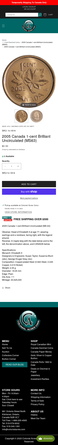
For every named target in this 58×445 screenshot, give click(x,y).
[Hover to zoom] (29, 81)
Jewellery (35, 375)
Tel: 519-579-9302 (10, 423)
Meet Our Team (38, 418)
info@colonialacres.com (13, 429)
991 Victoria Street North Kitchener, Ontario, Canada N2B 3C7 (13, 414)
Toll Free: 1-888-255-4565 (14, 420)
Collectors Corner (10, 355)
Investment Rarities (40, 379)
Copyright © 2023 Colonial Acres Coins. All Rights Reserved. (29, 440)
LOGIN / (25, 7)
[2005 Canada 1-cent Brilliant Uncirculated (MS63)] (21, 116)
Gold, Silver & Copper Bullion (41, 357)
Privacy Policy (37, 404)
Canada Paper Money (41, 351)
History (34, 414)
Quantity (5, 161)
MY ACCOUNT (30, 9)
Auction (5, 351)
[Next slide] (53, 80)
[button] (3, 26)
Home (4, 40)
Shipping (5, 149)
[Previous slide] (4, 80)
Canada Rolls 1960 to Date (41, 363)
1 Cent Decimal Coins (12, 42)
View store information (18, 212)
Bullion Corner (9, 358)
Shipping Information (41, 397)
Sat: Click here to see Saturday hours (12, 401)
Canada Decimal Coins (42, 347)
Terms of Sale (37, 400)
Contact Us (36, 393)
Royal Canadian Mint (41, 344)
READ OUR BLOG (15, 364)
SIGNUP (32, 7)
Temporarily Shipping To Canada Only (29, 2)
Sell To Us (7, 347)
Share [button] (7, 287)
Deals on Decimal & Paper (40, 370)
